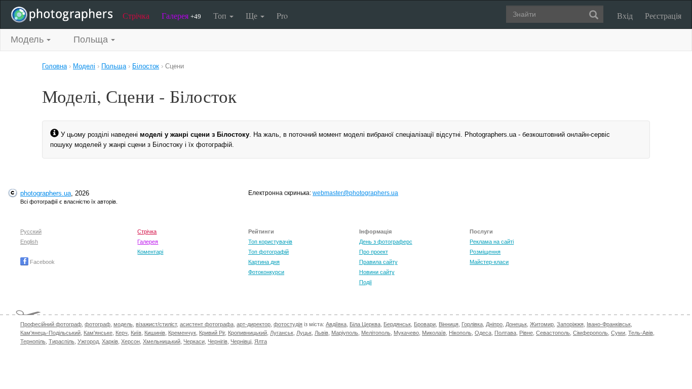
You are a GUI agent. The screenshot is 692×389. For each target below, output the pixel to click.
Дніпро (494, 324)
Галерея (181, 15)
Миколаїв (434, 333)
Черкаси (194, 341)
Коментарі (150, 252)
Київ (136, 333)
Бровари (425, 324)
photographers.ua (45, 193)
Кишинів (154, 333)
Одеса (483, 333)
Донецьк (516, 324)
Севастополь (553, 333)
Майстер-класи (489, 262)
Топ (220, 15)
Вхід (625, 15)
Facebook (41, 262)
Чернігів (217, 341)
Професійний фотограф (51, 324)
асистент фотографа (207, 324)
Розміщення (485, 252)
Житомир (542, 324)
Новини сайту (377, 272)
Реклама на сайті (492, 242)
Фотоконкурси (266, 272)
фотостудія (288, 324)
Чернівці (240, 341)
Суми (618, 333)
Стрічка (136, 15)
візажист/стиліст (156, 324)
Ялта (260, 341)
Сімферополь (590, 333)
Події (365, 282)
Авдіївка (336, 324)
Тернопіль (33, 341)
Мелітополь (376, 333)
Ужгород (88, 341)
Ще (252, 15)
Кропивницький (247, 333)
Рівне (526, 333)
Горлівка (472, 324)
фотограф (97, 324)
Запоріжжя (570, 324)
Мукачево (406, 333)
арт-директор (254, 324)
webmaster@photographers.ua (355, 193)
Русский (31, 231)
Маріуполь (344, 333)
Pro (282, 15)
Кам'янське (98, 333)
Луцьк (304, 333)
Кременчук (182, 333)
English (29, 242)
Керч (122, 333)
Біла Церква (365, 324)
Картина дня (264, 262)
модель (123, 324)
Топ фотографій (268, 252)
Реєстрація (663, 15)
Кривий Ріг (212, 333)
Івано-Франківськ (609, 324)
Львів (321, 333)
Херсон (130, 341)
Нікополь (460, 333)
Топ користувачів (270, 242)
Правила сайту (378, 262)
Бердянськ (397, 324)
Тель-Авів (640, 333)
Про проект (373, 252)
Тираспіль (61, 341)
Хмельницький (161, 341)
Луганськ (281, 333)
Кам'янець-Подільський (50, 333)
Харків (110, 341)
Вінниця (448, 324)
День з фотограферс (385, 242)
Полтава (505, 333)
